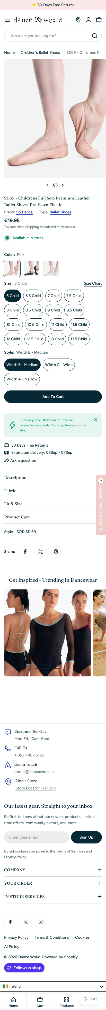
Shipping (32, 227)
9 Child (54, 310)
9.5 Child (74, 310)
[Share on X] (40, 551)
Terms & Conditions (52, 937)
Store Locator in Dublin (35, 788)
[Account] (88, 20)
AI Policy (11, 946)
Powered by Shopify (60, 957)
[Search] (95, 36)
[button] (101, 505)
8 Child (12, 310)
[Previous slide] (48, 185)
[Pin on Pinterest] (56, 551)
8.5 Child (33, 310)
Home (9, 52)
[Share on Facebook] (25, 551)
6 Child (12, 295)
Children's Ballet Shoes (40, 52)
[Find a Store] (78, 20)
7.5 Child (74, 295)
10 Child (13, 324)
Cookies (82, 937)
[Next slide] (62, 185)
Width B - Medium (22, 364)
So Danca (24, 212)
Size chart (93, 283)
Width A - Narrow (22, 379)
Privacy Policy (16, 937)
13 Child (57, 339)
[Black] (31, 268)
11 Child (57, 324)
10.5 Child (36, 324)
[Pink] (12, 268)
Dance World (29, 957)
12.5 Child (35, 339)
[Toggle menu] (7, 20)
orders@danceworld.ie (34, 771)
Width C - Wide (59, 364)
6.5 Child (33, 295)
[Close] (96, 419)
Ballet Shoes (60, 212)
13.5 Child (78, 339)
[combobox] (53, 36)
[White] (51, 268)
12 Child (13, 339)
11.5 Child (79, 324)
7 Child (54, 295)
